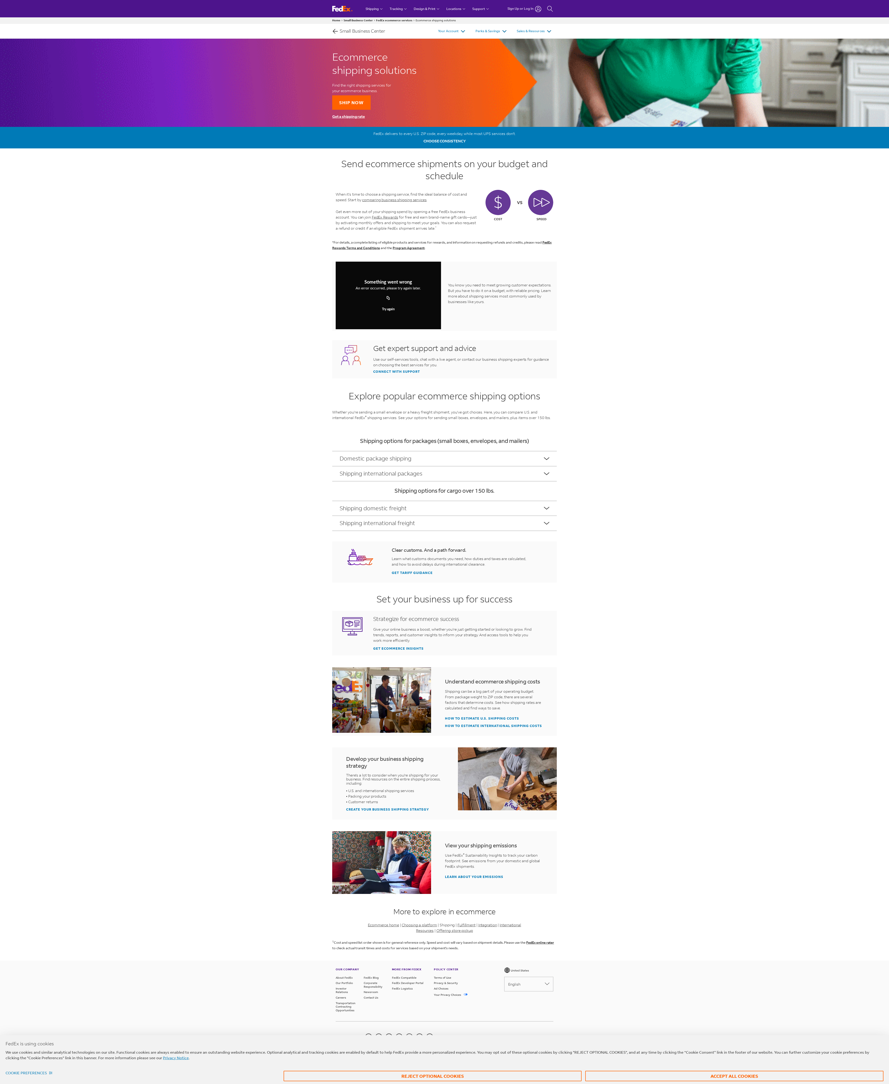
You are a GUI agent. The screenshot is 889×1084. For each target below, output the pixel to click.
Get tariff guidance (412, 573)
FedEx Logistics (402, 988)
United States (519, 970)
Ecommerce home (383, 924)
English (514, 984)
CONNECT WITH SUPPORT (396, 372)
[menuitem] (452, 31)
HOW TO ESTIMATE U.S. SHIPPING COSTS (482, 718)
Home (336, 20)
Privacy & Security (446, 983)
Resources (425, 930)
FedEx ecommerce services (394, 20)
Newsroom (371, 992)
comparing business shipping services (394, 199)
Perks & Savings (488, 31)
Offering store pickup (454, 930)
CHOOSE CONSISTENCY (444, 140)
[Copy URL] (388, 298)
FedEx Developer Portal (407, 983)
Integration (487, 924)
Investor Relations (342, 990)
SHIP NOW (351, 102)
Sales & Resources (531, 31)
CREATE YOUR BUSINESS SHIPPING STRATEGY (387, 809)
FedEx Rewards (385, 217)
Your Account (448, 31)
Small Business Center (358, 20)
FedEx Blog (371, 977)
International (510, 924)
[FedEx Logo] (346, 8)
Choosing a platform (419, 924)
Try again (388, 309)
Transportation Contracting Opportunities (345, 1006)
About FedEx (344, 977)
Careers (341, 997)
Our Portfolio (344, 983)
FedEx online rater (540, 942)
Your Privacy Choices (448, 994)
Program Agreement (408, 248)
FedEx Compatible (404, 977)
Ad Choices (441, 988)
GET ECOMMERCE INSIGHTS (398, 648)
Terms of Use (442, 977)
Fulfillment (466, 924)
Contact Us (371, 997)
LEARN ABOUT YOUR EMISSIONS (474, 877)
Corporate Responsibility (373, 984)
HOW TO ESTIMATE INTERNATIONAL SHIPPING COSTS (493, 726)
